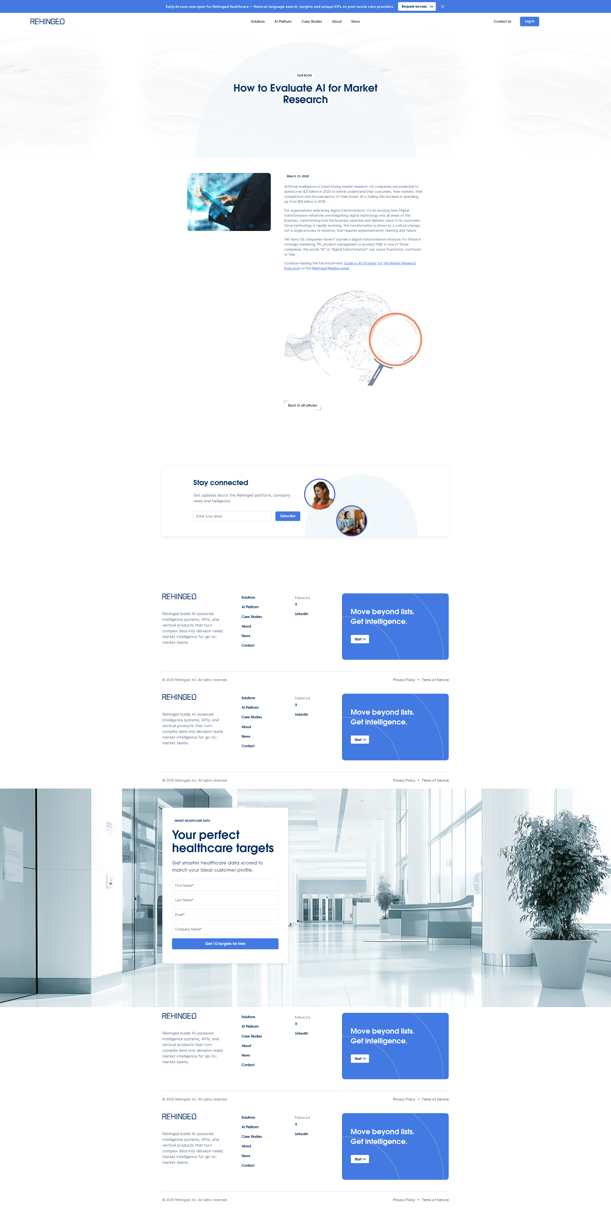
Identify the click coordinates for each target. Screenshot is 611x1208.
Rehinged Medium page (330, 268)
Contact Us (502, 22)
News (355, 22)
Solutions (258, 22)
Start (358, 639)
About (337, 22)
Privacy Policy (404, 680)
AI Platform (283, 22)
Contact (248, 646)
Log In (529, 21)
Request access (414, 7)
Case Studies (312, 22)
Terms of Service (435, 680)
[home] (76, 21)
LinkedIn (301, 614)
